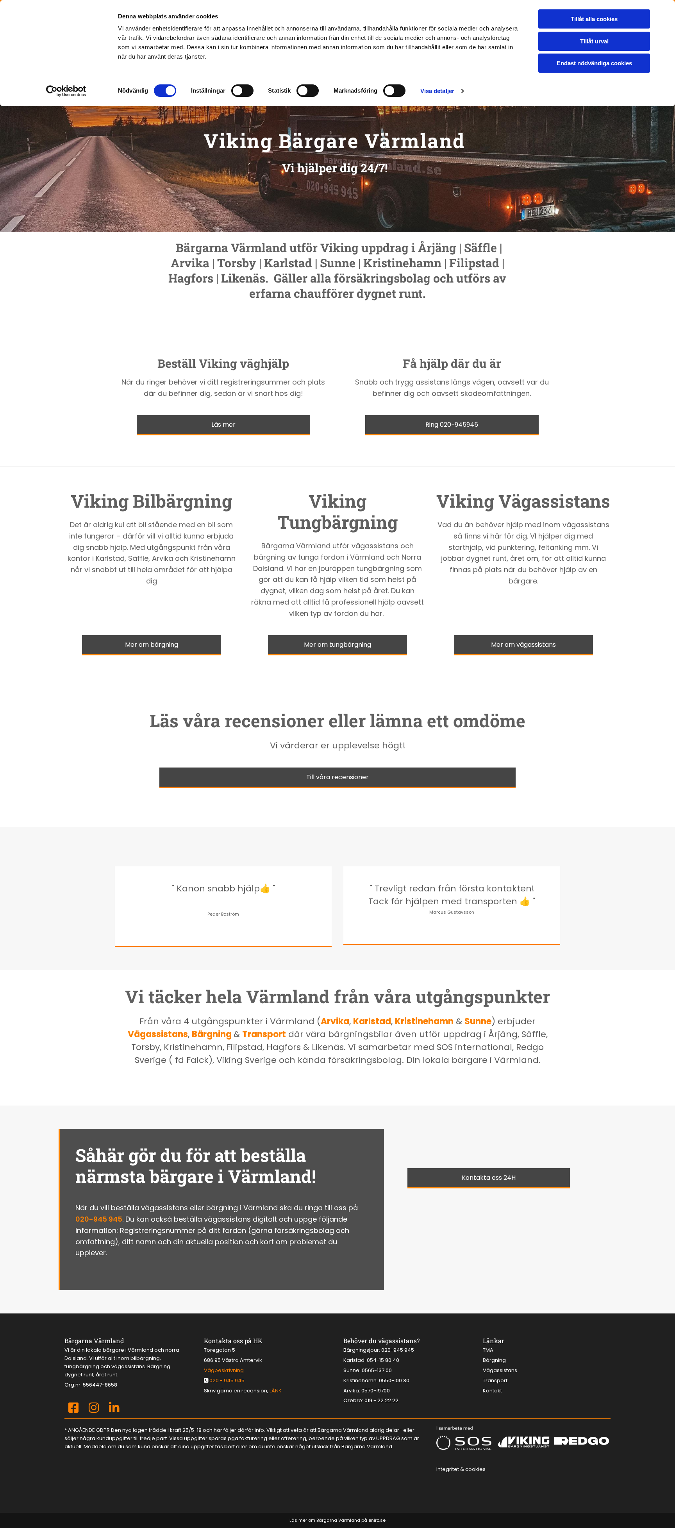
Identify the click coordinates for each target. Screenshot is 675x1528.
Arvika (335, 1021)
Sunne (477, 1021)
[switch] (242, 90)
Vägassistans (158, 1034)
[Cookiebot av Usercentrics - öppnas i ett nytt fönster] (66, 91)
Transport (264, 1034)
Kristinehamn (424, 1021)
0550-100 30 (394, 1380)
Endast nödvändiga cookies (594, 63)
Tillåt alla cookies (594, 19)
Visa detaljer (437, 91)
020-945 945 (98, 1219)
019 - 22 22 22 (381, 1400)
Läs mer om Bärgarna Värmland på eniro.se (337, 1520)
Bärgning (213, 1034)
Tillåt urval (594, 41)
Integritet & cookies (461, 1469)
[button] (223, 425)
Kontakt (492, 1390)
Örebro (352, 1400)
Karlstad (372, 1021)
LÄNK (276, 1390)
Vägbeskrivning (224, 1370)
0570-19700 (375, 1390)
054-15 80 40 (383, 1360)
